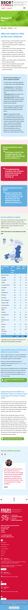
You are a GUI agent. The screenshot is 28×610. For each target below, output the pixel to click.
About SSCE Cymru (5, 544)
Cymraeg (9, 8)
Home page (3, 542)
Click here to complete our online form (14, 380)
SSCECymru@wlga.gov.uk (7, 537)
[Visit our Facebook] (2, 540)
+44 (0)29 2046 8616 (7, 535)
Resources (3, 550)
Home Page (3, 28)
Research (10, 28)
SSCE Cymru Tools (21, 363)
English (3, 8)
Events (2, 555)
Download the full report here (13, 439)
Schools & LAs (4, 546)
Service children (4, 548)
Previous (1, 499)
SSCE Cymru (6, 558)
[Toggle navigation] (24, 8)
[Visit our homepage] (14, 3)
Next (27, 499)
